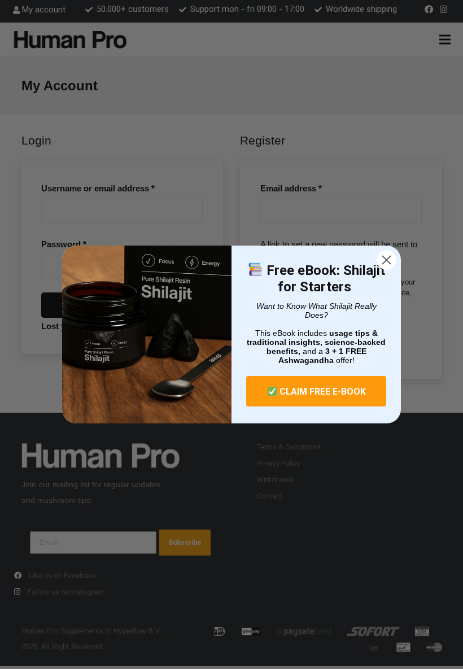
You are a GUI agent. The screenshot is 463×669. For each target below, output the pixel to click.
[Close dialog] (386, 260)
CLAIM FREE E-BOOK (321, 391)
